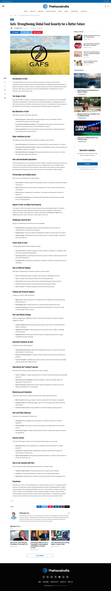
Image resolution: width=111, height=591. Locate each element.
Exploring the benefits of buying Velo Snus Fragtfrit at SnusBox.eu (92, 44)
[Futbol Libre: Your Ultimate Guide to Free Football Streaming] (87, 128)
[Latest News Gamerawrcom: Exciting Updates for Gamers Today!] (60, 535)
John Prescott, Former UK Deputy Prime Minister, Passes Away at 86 (18, 543)
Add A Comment (40, 555)
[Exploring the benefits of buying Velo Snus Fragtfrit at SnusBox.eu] (78, 46)
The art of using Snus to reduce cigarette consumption (90, 61)
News (60, 11)
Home (25, 11)
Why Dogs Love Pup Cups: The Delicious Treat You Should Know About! (88, 115)
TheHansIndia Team (18, 28)
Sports (66, 11)
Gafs (12, 501)
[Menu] (3, 6)
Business (40, 11)
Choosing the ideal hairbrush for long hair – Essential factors (92, 36)
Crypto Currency (51, 11)
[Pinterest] (4, 93)
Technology (74, 11)
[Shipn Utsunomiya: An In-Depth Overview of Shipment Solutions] (87, 80)
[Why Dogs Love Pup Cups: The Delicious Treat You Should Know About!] (87, 104)
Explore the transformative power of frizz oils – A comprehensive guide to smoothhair (92, 53)
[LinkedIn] (4, 89)
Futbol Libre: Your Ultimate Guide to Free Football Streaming (87, 138)
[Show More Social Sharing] (44, 32)
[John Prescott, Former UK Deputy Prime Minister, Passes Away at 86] (19, 535)
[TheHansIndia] (55, 6)
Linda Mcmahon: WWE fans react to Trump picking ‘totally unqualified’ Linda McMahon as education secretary (39, 545)
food (48, 99)
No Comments (33, 28)
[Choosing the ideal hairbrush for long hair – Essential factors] (78, 37)
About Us (32, 11)
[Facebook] (4, 82)
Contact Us (84, 11)
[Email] (4, 97)
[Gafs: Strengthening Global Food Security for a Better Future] (40, 55)
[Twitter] (4, 86)
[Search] (106, 6)
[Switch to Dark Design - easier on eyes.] (108, 6)
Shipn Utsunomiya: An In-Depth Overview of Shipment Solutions (88, 91)
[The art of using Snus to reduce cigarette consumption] (78, 63)
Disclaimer (46, 582)
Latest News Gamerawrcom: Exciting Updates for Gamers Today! (60, 543)
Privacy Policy (86, 169)
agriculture (41, 489)
